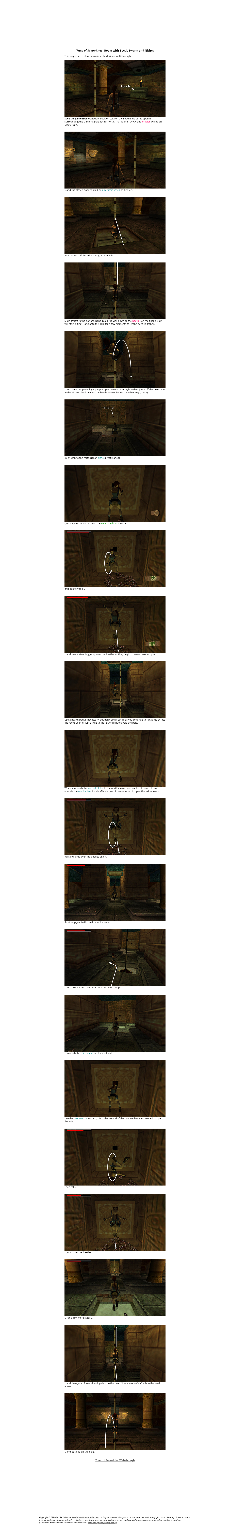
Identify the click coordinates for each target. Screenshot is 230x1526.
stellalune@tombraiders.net (85, 1517)
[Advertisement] (115, 23)
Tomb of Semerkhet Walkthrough (115, 1460)
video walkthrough (120, 56)
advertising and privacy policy (102, 1522)
